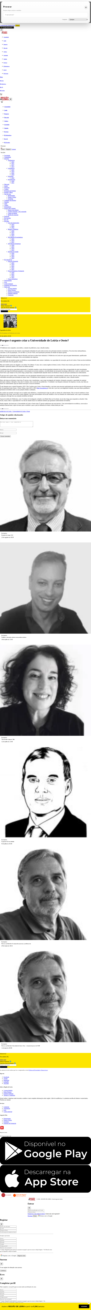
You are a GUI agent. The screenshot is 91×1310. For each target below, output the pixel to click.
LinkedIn (6, 1082)
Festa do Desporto (13, 261)
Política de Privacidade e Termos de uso (38, 1070)
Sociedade (7, 155)
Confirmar (3, 1270)
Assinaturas (7, 1108)
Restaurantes (11, 195)
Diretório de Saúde (13, 251)
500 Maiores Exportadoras (15, 237)
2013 (12, 166)
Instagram (6, 1080)
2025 (12, 162)
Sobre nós (7, 287)
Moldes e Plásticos (13, 229)
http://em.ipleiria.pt (42, 388)
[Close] (29, 1208)
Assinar (10, 25)
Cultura (6, 189)
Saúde (6, 186)
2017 (12, 165)
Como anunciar (8, 283)
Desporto (6, 187)
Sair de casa (7, 194)
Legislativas (11, 168)
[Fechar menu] (10, 99)
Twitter (6, 1078)
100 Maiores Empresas (14, 243)
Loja (13, 25)
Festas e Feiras (12, 197)
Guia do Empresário (13, 223)
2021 (12, 163)
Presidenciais (11, 179)
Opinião (6, 202)
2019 (12, 175)
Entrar (17, 25)
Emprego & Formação (10, 285)
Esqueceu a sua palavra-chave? (36, 1214)
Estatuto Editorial (13, 293)
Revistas (6, 221)
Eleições (6, 158)
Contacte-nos (4, 25)
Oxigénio (10, 199)
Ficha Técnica (12, 290)
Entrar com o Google (46, 1216)
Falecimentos (8, 280)
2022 (12, 173)
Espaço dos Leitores (10, 208)
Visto (5, 203)
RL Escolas (7, 218)
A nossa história (12, 288)
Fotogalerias (7, 207)
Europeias (10, 176)
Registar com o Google (9, 1255)
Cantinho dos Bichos (10, 200)
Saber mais (4, 304)
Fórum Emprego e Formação (16, 271)
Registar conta (21, 1255)
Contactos (10, 295)
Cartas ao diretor (12, 213)
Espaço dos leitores (13, 210)
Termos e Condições (13, 292)
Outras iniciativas (13, 279)
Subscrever (4, 311)
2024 (12, 171)
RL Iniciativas (8, 259)
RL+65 (6, 219)
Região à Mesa (8, 192)
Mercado (6, 184)
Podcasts (6, 216)
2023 (12, 227)
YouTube (6, 1083)
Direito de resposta (13, 215)
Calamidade (7, 157)
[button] (45, 77)
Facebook (6, 1077)
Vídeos (6, 205)
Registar (8, 149)
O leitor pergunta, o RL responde (17, 211)
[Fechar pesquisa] (86, 7)
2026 (12, 181)
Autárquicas (11, 160)
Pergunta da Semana (10, 191)
